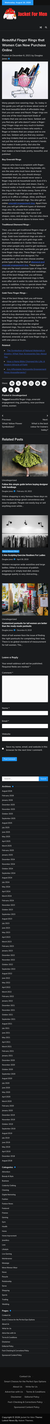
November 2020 (8, 1065)
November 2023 (8, 905)
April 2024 (6, 891)
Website (6, 734)
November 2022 (8, 960)
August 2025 (7, 823)
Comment (7, 672)
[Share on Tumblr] (4, 389)
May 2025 (6, 836)
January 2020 (7, 1110)
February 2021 (8, 1051)
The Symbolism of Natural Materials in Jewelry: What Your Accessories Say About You (25, 353)
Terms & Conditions (9, 1337)
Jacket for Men (28, 1417)
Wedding (5, 1304)
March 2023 (7, 942)
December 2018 (8, 1156)
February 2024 (8, 900)
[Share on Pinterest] (37, 383)
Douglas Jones (7, 491)
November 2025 (8, 809)
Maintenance (7, 1258)
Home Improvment (9, 1236)
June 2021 (6, 1033)
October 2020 (7, 1069)
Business (5, 1181)
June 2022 (6, 978)
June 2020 (6, 1088)
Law (3, 1245)
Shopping (5, 1290)
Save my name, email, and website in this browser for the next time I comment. (26, 748)
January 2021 (7, 1056)
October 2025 (7, 814)
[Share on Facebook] (12, 383)
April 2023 (6, 937)
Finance (5, 1213)
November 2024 (8, 864)
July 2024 (5, 882)
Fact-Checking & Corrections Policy (15, 1351)
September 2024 (8, 873)
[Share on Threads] (10, 389)
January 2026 (7, 800)
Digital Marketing (9, 1194)
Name (5, 708)
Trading (5, 1299)
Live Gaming (7, 1254)
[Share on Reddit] (44, 383)
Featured (5, 1208)
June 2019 (6, 1142)
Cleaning (5, 1190)
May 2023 (6, 932)
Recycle (5, 1277)
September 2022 (8, 969)
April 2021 (6, 1042)
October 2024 (7, 869)
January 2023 (7, 951)
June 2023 (6, 928)
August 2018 (7, 1161)
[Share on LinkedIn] (24, 383)
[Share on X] (18, 383)
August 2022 (7, 973)
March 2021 (7, 1046)
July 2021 (5, 1028)
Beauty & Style (7, 1176)
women (12, 405)
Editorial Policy (7, 1346)
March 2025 (7, 846)
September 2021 (8, 1019)
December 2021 (8, 1005)
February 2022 (8, 996)
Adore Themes (25, 1420)
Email (5, 721)
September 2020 (8, 1074)
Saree (4, 1286)
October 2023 (7, 909)
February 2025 (8, 850)
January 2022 (7, 1001)
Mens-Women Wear (10, 551)
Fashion (5, 1199)
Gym (4, 1222)
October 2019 (7, 1124)
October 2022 (7, 964)
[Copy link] (17, 389)
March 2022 (7, 992)
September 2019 (8, 1129)
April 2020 (6, 1097)
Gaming (5, 1217)
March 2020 (7, 1101)
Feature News (7, 1204)
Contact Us (6, 1315)
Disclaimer (6, 1342)
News (4, 1272)
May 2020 (6, 1092)
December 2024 (8, 859)
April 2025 (6, 841)
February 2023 (8, 946)
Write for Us (6, 1328)
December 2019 (8, 1115)
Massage (5, 1263)
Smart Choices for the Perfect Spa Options (18, 1320)
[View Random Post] (41, 27)
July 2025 (5, 827)
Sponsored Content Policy (12, 1355)
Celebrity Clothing (9, 1185)
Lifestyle (5, 1249)
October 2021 (7, 1015)
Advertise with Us (9, 1333)
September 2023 (8, 914)
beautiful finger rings (20, 399)
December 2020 (8, 1060)
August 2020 (7, 1078)
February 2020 (8, 1106)
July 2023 (5, 923)
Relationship (7, 1281)
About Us (5, 1324)
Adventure (6, 1172)
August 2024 (7, 878)
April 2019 (6, 1151)
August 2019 (7, 1133)
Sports (4, 1295)
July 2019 (5, 1138)
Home (4, 1231)
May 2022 (6, 983)
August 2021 (7, 1024)
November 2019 (8, 1119)
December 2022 (8, 955)
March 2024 (7, 896)
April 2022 (6, 987)
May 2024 (6, 887)
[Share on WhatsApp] (31, 383)
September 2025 (8, 818)
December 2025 (8, 805)
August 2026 (7, 791)
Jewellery (24, 402)
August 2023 (7, 919)
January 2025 (7, 855)
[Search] (46, 27)
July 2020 (5, 1083)
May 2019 (6, 1147)
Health (4, 1226)
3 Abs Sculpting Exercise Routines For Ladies (23, 555)
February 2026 (8, 795)
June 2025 (6, 832)
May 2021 (6, 1037)
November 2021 (8, 1010)
